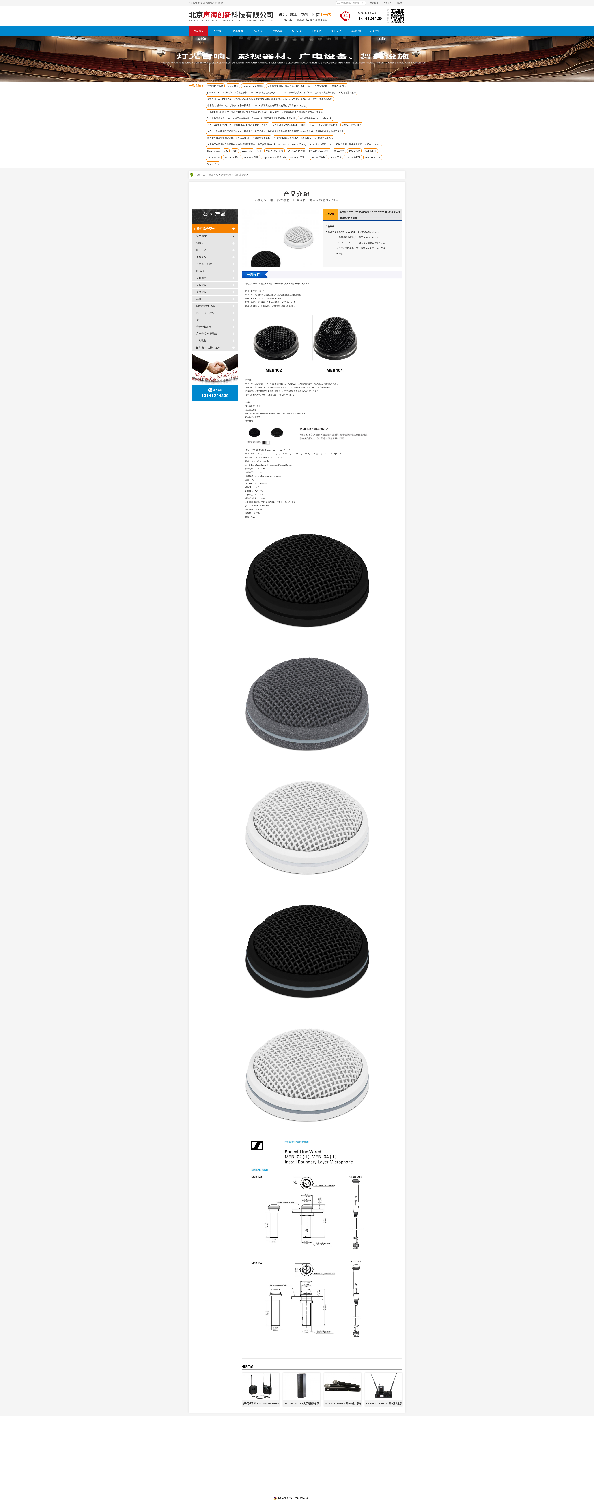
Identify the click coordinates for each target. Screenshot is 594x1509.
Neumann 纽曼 (251, 157)
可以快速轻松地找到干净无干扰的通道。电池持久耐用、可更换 (237, 125)
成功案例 (356, 31)
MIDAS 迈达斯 (318, 157)
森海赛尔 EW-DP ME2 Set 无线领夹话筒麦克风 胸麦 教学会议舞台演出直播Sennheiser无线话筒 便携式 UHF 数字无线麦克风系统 (269, 99)
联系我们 (374, 3)
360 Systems (213, 157)
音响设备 (201, 285)
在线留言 (387, 3)
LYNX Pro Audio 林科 (319, 151)
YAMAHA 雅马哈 (215, 86)
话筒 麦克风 (240, 174)
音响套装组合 (203, 326)
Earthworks (247, 151)
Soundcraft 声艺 (373, 157)
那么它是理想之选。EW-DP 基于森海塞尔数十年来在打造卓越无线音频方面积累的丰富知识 (251, 118)
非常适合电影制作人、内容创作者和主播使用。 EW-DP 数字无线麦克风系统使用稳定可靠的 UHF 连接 (256, 105)
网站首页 (199, 31)
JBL (226, 151)
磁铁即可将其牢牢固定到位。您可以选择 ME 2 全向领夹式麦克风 (238, 138)
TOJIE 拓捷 (354, 151)
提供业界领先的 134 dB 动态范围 (316, 118)
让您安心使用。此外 (352, 125)
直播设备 (201, 292)
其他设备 (201, 340)
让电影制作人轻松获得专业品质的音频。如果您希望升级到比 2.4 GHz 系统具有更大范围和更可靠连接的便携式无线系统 (265, 112)
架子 (198, 319)
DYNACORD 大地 (296, 151)
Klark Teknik (370, 151)
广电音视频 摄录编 (206, 333)
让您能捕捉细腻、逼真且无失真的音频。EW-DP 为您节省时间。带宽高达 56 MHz (307, 86)
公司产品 (215, 214)
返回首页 (213, 174)
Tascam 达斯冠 (353, 157)
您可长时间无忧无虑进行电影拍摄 (288, 125)
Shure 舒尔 (233, 86)
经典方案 (297, 31)
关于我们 (218, 31)
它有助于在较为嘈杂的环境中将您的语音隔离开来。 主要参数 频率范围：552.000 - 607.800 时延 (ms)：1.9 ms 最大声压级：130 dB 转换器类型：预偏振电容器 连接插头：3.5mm (293, 144)
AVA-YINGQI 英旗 (274, 151)
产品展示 (238, 31)
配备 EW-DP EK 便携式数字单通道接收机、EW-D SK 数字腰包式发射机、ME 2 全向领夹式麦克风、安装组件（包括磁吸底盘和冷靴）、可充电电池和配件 (281, 92)
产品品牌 (277, 31)
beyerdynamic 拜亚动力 (274, 157)
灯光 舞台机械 (204, 264)
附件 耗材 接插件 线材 (208, 347)
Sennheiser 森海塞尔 (253, 86)
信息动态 (258, 31)
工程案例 (316, 31)
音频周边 (201, 278)
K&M (234, 151)
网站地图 (400, 3)
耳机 (198, 299)
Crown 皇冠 (213, 164)
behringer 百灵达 (298, 157)
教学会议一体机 (205, 312)
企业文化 (336, 31)
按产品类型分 (206, 228)
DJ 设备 (200, 271)
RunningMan (213, 151)
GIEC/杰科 (339, 151)
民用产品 (201, 250)
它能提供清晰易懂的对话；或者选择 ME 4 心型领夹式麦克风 (303, 138)
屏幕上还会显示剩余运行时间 (323, 125)
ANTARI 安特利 (231, 157)
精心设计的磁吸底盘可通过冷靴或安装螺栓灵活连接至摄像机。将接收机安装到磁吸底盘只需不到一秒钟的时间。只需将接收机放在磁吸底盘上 (275, 131)
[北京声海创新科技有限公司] (231, 16)
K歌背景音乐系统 (205, 306)
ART (259, 151)
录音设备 (201, 257)
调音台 (200, 243)
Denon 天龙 (335, 157)
